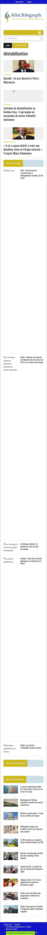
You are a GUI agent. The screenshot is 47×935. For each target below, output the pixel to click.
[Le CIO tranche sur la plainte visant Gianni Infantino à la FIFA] (10, 845)
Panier (29, 2)
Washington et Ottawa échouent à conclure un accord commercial (31, 802)
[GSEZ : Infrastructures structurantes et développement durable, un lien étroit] (10, 349)
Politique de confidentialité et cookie (18, 927)
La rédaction (7, 925)
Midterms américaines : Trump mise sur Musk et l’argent (31, 814)
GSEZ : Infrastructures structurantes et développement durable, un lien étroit (31, 174)
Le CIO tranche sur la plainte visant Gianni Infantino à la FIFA (31, 841)
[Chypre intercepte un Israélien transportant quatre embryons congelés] (10, 911)
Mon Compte (20, 2)
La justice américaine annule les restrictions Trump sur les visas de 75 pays (31, 789)
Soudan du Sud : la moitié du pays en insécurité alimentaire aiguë (31, 869)
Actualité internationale (15, 779)
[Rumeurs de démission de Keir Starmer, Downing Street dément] (10, 858)
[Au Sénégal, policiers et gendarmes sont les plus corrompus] (10, 550)
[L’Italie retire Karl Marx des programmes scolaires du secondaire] (10, 898)
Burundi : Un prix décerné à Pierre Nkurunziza (21, 80)
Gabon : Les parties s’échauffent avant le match (30, 746)
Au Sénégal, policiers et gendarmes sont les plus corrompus (29, 546)
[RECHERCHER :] (23, 38)
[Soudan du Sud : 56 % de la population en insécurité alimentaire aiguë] (10, 885)
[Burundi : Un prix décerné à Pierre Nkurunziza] (23, 70)
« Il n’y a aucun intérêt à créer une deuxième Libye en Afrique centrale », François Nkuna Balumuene (23, 149)
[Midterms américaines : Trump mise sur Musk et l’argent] (10, 818)
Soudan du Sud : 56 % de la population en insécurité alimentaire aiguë (30, 882)
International (9, 142)
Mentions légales (11, 929)
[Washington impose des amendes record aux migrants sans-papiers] (10, 831)
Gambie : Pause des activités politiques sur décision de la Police (31, 561)
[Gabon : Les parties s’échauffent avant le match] (10, 751)
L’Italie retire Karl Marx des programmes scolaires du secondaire (30, 896)
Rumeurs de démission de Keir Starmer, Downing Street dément (31, 856)
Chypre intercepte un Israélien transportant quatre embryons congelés (31, 909)
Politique (7, 75)
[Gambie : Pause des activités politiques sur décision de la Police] (10, 737)
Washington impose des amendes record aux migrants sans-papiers (31, 829)
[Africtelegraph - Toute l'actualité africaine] (23, 17)
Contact (17, 925)
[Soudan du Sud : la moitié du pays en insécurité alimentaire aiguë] (10, 871)
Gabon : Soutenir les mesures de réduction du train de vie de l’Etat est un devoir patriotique (31, 360)
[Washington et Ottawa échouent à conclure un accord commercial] (10, 805)
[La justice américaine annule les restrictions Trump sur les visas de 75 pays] (10, 791)
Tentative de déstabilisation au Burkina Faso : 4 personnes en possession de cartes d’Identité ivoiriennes (19, 114)
